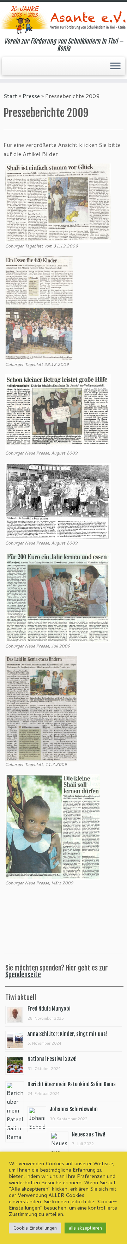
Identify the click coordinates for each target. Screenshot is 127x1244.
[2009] (58, 501)
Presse (31, 96)
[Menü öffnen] (115, 66)
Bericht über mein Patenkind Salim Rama (72, 1084)
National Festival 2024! (52, 1059)
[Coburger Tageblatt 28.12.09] (39, 308)
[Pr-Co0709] (41, 708)
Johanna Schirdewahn (74, 1109)
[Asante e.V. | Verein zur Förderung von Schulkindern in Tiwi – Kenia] (63, 19)
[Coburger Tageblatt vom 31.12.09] (58, 202)
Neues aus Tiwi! (88, 1134)
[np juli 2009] (58, 597)
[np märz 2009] (52, 826)
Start (10, 96)
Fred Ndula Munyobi (49, 1008)
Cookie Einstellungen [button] (35, 1228)
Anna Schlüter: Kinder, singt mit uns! (67, 1034)
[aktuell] (58, 411)
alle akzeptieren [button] (85, 1228)
